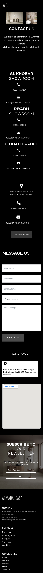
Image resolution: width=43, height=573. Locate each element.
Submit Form (13, 337)
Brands (4, 567)
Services (5, 564)
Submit (21, 476)
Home (4, 558)
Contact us (6, 569)
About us (5, 561)
